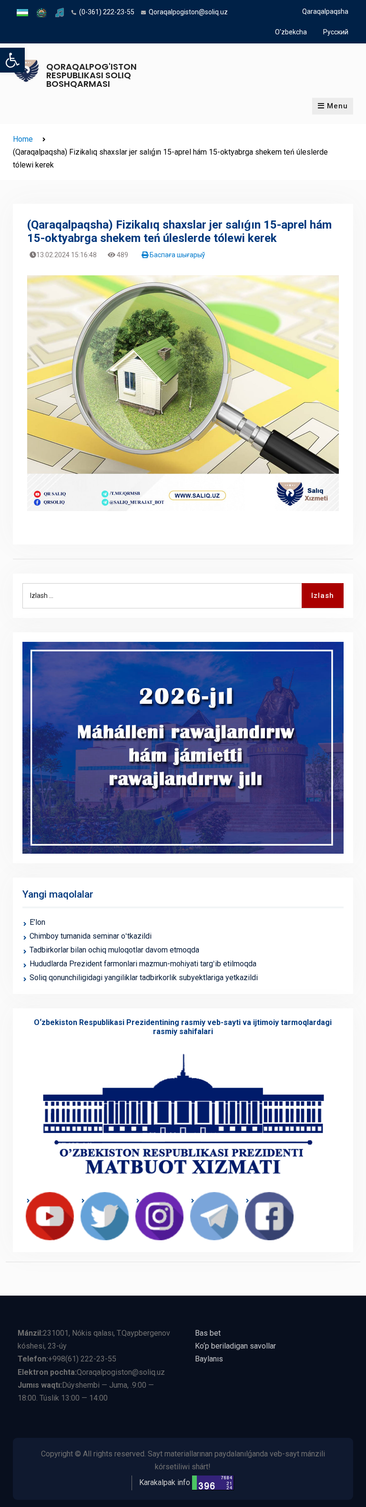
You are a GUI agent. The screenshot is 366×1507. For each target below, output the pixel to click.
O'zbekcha (291, 32)
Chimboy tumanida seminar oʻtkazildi (91, 936)
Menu (337, 106)
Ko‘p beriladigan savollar (235, 1345)
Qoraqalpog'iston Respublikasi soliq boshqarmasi (91, 75)
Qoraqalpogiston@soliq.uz (188, 12)
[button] (12, 60)
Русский (335, 32)
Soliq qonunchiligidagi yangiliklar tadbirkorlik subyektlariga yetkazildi (144, 977)
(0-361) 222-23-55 (106, 12)
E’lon (37, 922)
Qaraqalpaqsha (325, 11)
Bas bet (208, 1333)
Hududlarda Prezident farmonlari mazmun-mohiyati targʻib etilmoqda (143, 963)
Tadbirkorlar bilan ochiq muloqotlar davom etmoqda (114, 949)
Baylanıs (209, 1358)
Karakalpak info (164, 1482)
